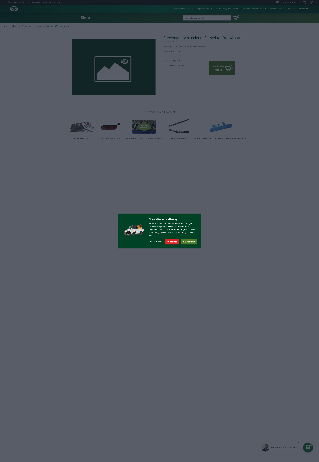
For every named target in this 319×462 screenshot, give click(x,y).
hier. (151, 235)
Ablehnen (172, 241)
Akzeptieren (189, 241)
